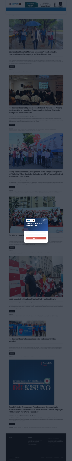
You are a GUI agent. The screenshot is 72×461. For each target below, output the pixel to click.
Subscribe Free (36, 238)
